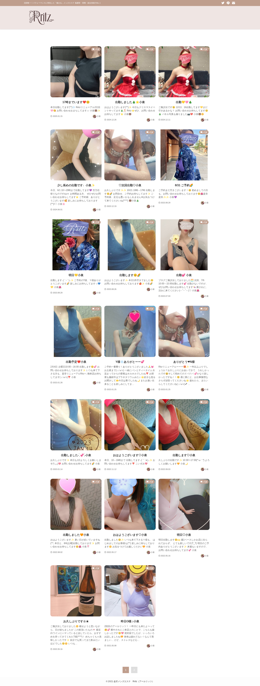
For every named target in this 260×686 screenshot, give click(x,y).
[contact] (233, 3)
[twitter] (223, 3)
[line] (228, 3)
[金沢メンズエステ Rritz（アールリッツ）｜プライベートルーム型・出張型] (41, 17)
